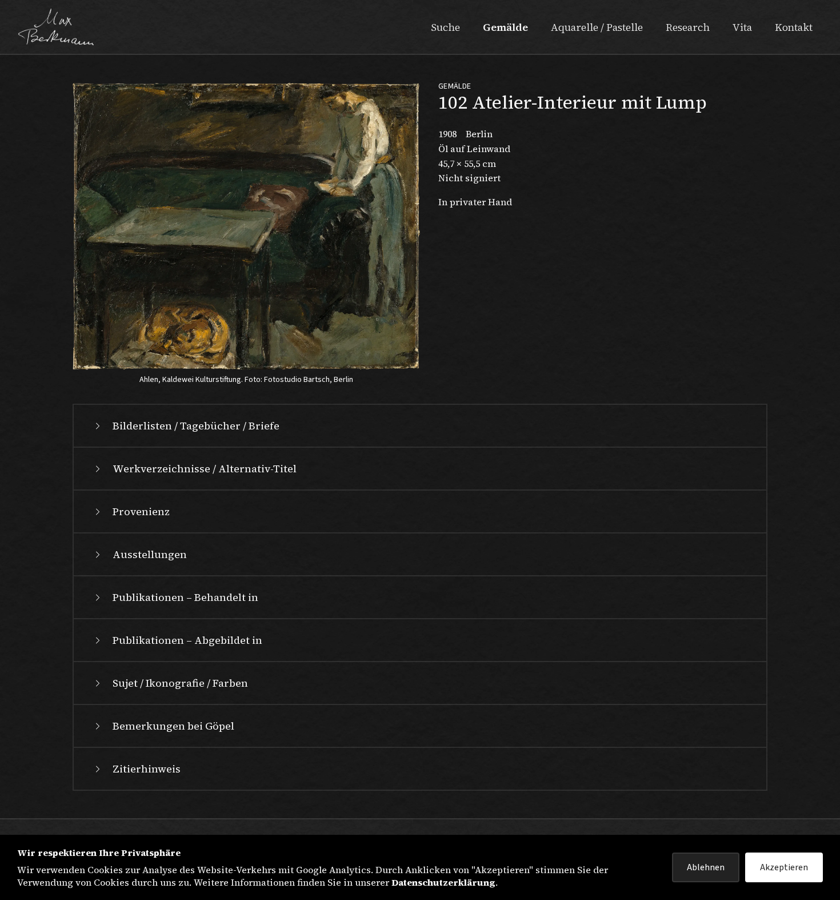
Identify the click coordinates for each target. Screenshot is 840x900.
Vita (742, 27)
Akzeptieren (784, 867)
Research (688, 27)
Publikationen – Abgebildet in (187, 640)
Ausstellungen (150, 554)
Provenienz (141, 511)
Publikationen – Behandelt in (185, 597)
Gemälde (505, 27)
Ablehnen (706, 867)
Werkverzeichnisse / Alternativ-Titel (205, 468)
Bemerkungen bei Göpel (173, 726)
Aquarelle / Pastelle (597, 27)
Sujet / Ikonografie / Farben (180, 683)
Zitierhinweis (147, 769)
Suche (445, 27)
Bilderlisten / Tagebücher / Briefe (196, 426)
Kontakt (794, 27)
